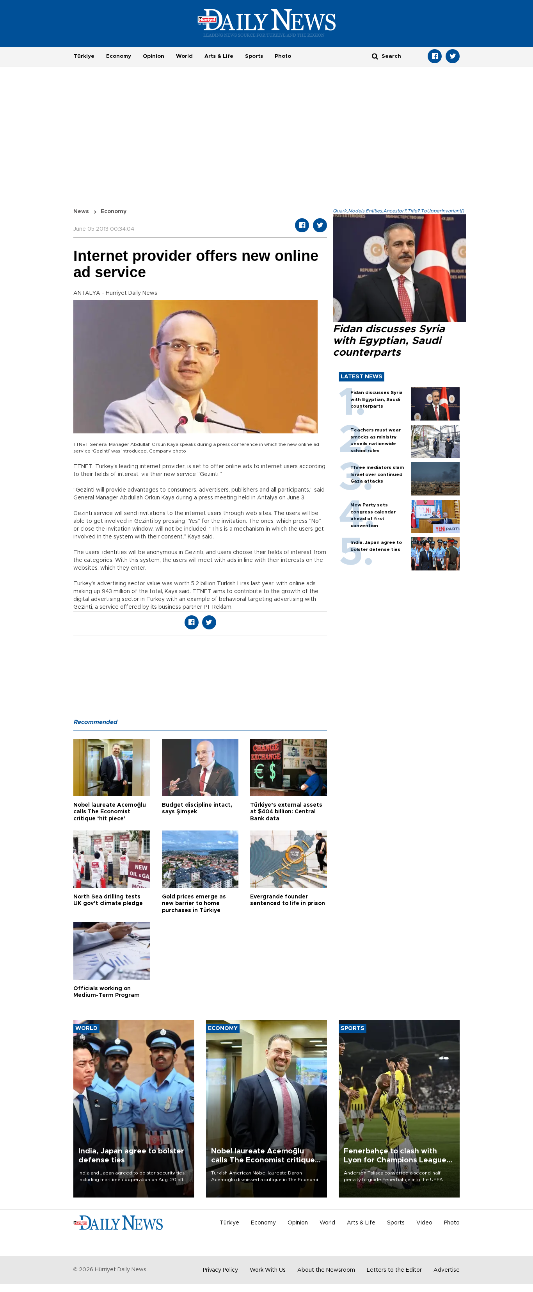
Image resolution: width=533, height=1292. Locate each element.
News (81, 211)
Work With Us (268, 1270)
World (184, 56)
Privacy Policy (220, 1270)
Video (424, 1223)
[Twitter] (453, 56)
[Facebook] (435, 56)
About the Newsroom (326, 1270)
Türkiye (83, 56)
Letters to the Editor (394, 1270)
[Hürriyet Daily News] (266, 22)
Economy (118, 56)
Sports (254, 56)
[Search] (375, 56)
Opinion (153, 56)
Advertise (447, 1270)
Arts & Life (218, 56)
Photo (283, 56)
